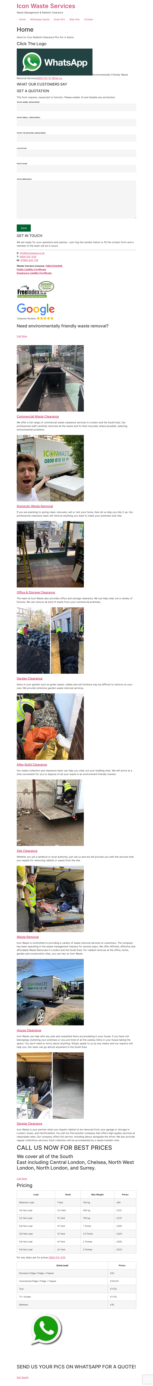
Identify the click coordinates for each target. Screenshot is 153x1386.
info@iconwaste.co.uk (32, 253)
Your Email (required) (28, 118)
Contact (88, 19)
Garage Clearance (29, 1123)
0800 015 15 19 (45, 78)
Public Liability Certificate (31, 269)
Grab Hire (59, 19)
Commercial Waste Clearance (38, 416)
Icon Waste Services (46, 6)
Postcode (22, 164)
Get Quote (22, 1377)
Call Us (58, 78)
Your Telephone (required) (31, 133)
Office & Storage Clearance (36, 592)
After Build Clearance (32, 764)
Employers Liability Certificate (34, 273)
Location (22, 148)
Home (22, 19)
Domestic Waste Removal (35, 506)
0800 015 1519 (28, 256)
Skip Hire (74, 19)
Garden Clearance (30, 678)
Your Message (24, 179)
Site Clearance (27, 851)
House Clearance (29, 1030)
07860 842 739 (29, 260)
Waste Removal (28, 937)
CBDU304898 (54, 265)
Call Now (22, 336)
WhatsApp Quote (39, 19)
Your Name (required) (28, 102)
